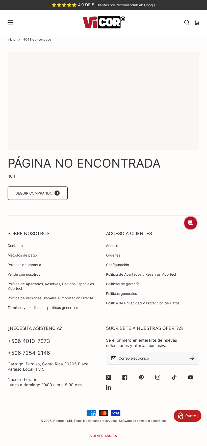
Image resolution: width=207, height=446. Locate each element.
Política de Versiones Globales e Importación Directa (50, 298)
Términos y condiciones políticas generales (43, 307)
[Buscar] (187, 22)
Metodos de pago (22, 255)
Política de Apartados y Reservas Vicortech (141, 274)
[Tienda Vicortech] (103, 22)
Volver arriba (103, 436)
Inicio (11, 39)
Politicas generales (121, 293)
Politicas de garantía (24, 265)
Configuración (117, 265)
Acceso (112, 245)
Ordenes (113, 255)
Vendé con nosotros (24, 274)
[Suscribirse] (193, 358)
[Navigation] (10, 22)
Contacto (15, 245)
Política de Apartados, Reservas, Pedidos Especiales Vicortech (51, 286)
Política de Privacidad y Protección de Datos (142, 303)
